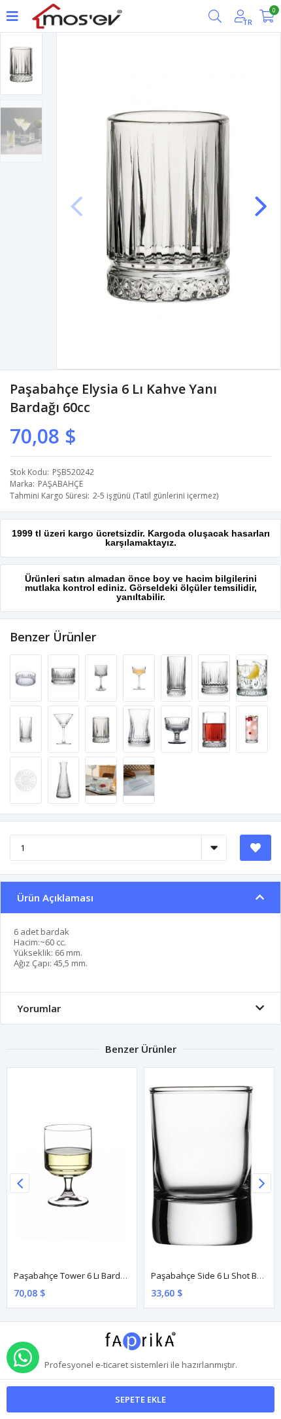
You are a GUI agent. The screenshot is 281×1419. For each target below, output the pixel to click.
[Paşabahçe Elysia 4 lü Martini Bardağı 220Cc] (65, 728)
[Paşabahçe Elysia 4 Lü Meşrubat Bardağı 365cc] (252, 728)
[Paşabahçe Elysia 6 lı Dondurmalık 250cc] (178, 728)
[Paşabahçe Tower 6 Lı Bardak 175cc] (72, 1165)
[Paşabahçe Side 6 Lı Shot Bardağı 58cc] (209, 1165)
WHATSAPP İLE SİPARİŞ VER (23, 1357)
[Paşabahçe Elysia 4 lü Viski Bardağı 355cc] (215, 677)
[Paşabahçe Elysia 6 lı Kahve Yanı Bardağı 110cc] (215, 728)
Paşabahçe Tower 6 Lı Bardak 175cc (84, 1275)
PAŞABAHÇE (60, 483)
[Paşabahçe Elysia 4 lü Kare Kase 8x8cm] (102, 779)
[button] (261, 200)
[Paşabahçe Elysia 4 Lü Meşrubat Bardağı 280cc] (27, 728)
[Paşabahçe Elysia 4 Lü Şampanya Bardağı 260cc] (140, 677)
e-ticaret (111, 1365)
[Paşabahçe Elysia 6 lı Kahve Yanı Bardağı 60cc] (102, 728)
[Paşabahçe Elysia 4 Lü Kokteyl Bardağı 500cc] (102, 677)
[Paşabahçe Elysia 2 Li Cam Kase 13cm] (27, 677)
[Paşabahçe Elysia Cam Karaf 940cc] (65, 779)
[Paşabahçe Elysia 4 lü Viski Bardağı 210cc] (252, 677)
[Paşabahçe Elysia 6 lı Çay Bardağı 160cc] (140, 728)
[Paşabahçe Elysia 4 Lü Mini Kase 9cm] (65, 677)
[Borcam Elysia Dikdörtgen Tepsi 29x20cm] (139, 779)
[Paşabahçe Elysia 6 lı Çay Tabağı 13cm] (27, 779)
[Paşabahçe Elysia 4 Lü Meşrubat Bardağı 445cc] (178, 677)
